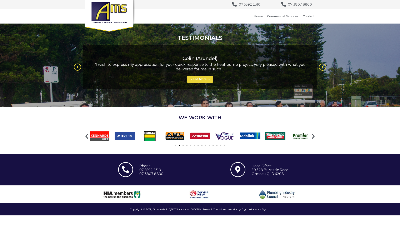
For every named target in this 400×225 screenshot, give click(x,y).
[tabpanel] (200, 67)
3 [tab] (208, 92)
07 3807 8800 (151, 174)
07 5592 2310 (150, 170)
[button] (77, 67)
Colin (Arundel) (200, 58)
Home (258, 16)
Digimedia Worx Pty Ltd (255, 209)
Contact (309, 16)
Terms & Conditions (214, 209)
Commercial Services (283, 16)
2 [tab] (204, 92)
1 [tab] (200, 92)
